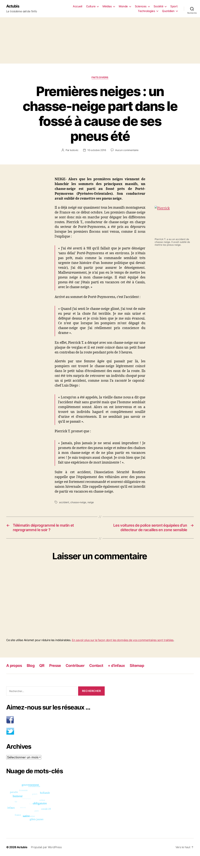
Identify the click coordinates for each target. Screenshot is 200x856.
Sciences (141, 6)
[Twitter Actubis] (55, 731)
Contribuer (75, 665)
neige (91, 502)
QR (42, 665)
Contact (96, 665)
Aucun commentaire (126, 150)
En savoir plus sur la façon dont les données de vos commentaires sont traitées (122, 640)
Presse (55, 665)
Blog (31, 665)
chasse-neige (78, 502)
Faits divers (100, 77)
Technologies (146, 11)
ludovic (74, 150)
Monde (123, 6)
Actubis (12, 6)
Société (158, 6)
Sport (174, 6)
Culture (91, 6)
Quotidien (168, 11)
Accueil (77, 6)
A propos (14, 665)
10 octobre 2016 (96, 150)
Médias (107, 6)
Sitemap (137, 665)
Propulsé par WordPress (46, 847)
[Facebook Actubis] (55, 720)
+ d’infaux (116, 665)
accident (64, 502)
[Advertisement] (100, 40)
